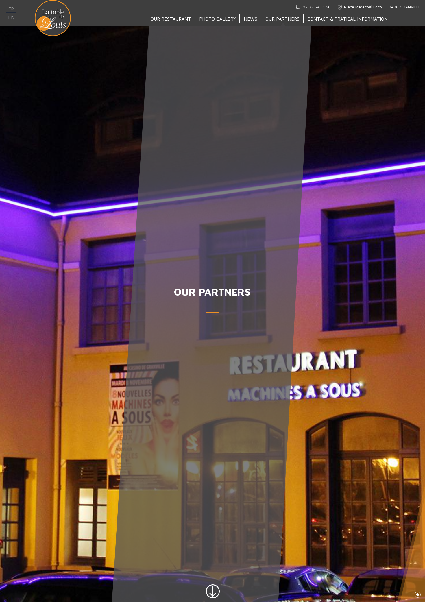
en (11, 17)
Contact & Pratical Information (347, 18)
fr (11, 8)
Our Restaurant (171, 18)
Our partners (282, 18)
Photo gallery (217, 18)
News (250, 18)
